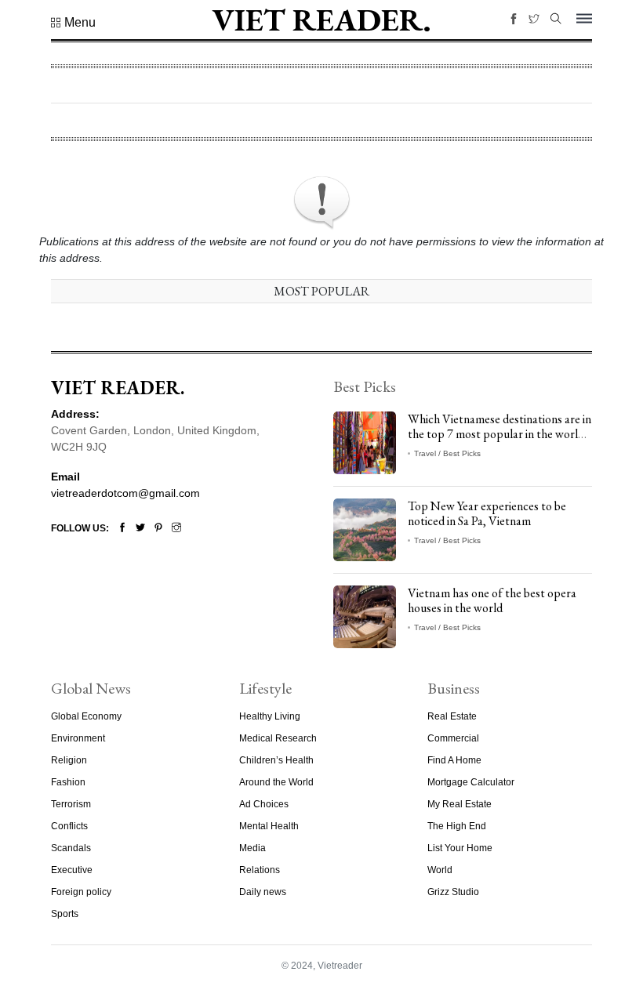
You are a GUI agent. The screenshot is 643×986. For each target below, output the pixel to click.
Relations (259, 870)
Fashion (68, 782)
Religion (69, 760)
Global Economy (86, 716)
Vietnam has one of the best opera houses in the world (492, 600)
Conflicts (69, 826)
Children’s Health (276, 760)
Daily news (262, 891)
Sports (64, 913)
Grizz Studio (453, 891)
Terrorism (71, 804)
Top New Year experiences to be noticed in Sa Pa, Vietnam (487, 513)
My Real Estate (459, 804)
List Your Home (459, 848)
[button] (73, 23)
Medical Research (278, 738)
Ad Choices (264, 804)
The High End (456, 826)
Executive (72, 870)
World (439, 870)
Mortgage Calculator (470, 782)
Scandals (71, 848)
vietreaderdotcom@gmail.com (125, 493)
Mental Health (269, 826)
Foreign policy (81, 891)
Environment (78, 738)
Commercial (453, 738)
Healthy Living (269, 716)
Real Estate (452, 716)
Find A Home (454, 760)
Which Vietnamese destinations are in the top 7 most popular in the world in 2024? (499, 434)
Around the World (276, 782)
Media (252, 848)
